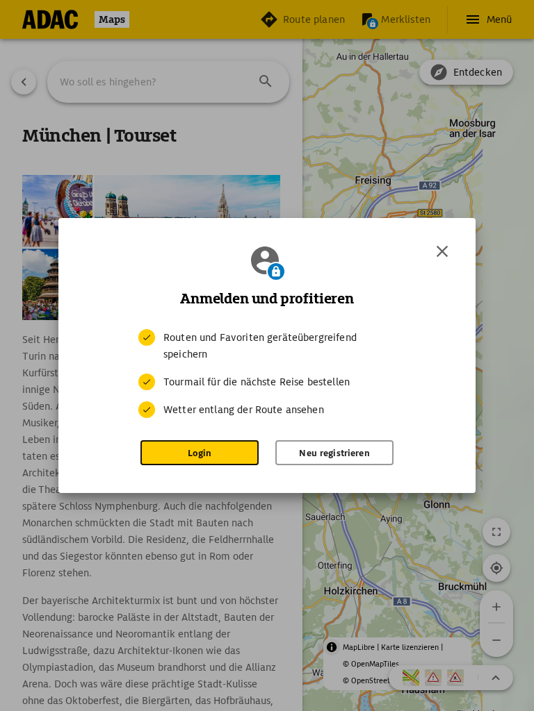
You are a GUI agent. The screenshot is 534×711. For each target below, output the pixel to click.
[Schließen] (442, 251)
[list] (267, 373)
